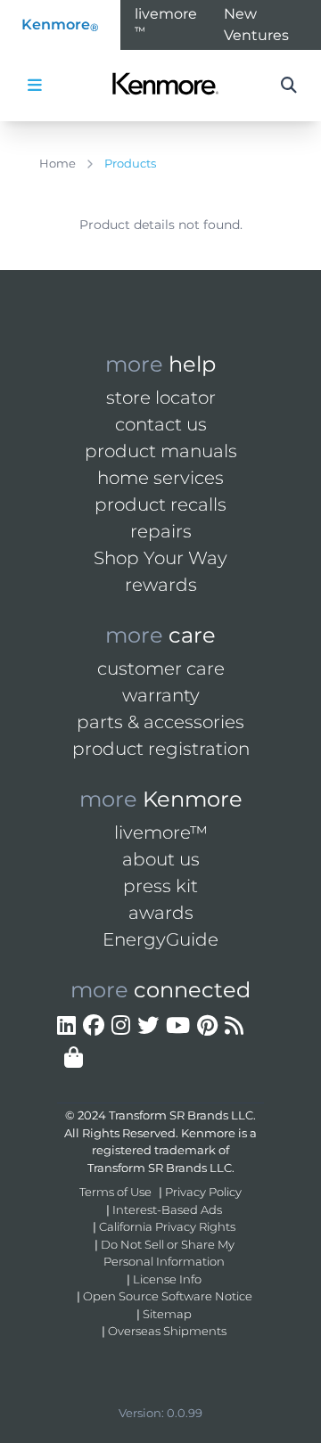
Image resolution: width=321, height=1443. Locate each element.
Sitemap (167, 1314)
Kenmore (60, 25)
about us (161, 859)
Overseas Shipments (167, 1331)
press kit (160, 886)
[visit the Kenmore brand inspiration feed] (234, 1026)
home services (160, 477)
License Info (167, 1279)
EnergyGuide (160, 939)
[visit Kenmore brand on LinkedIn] (66, 1026)
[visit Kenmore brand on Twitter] (148, 1026)
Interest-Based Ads (167, 1209)
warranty (161, 695)
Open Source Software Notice (167, 1296)
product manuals (161, 451)
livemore (166, 21)
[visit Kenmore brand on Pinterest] (207, 1026)
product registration (161, 748)
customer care (161, 668)
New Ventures (256, 24)
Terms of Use (115, 1192)
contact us (161, 424)
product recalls (160, 504)
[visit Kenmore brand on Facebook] (93, 1026)
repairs (161, 531)
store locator (161, 397)
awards (160, 912)
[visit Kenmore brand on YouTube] (178, 1026)
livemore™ (161, 832)
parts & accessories (160, 722)
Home (57, 163)
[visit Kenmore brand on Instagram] (120, 1026)
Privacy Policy (203, 1192)
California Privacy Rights (167, 1226)
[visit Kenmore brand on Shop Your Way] (73, 1058)
